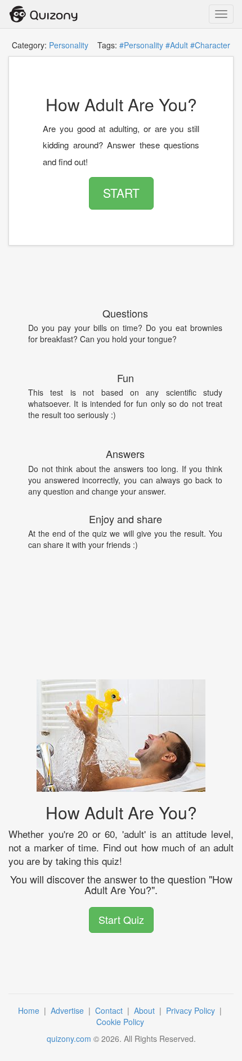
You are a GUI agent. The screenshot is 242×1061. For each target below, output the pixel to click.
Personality (68, 45)
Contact (110, 1010)
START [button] (121, 192)
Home (30, 1010)
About (145, 1010)
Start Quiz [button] (121, 919)
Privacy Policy (191, 1010)
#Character (210, 45)
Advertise (68, 1010)
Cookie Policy (121, 1021)
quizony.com (69, 1038)
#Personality (141, 45)
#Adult (176, 45)
